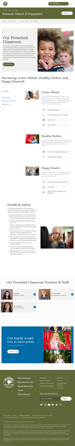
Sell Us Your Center (45, 380)
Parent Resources (25, 386)
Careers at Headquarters (47, 386)
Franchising (43, 378)
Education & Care (25, 382)
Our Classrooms (11, 21)
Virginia (10, 10)
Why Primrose (23, 378)
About (20, 390)
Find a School (23, 394)
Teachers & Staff (24, 21)
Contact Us (60, 388)
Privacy (15, 415)
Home (4, 21)
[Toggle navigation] (71, 3)
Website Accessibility (24, 415)
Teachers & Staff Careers (47, 383)
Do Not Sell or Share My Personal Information (33, 417)
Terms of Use (7, 415)
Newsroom (60, 378)
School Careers (34, 21)
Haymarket (15, 10)
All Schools (4, 10)
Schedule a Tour (67, 13)
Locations (60, 380)
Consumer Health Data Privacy (12, 417)
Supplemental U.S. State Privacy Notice (42, 415)
